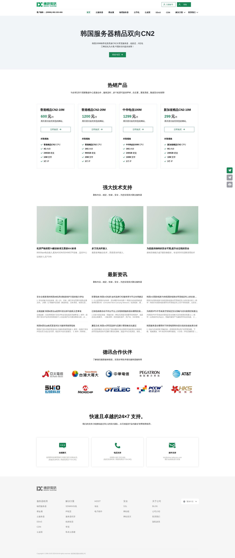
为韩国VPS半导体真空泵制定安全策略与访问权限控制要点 (172, 311)
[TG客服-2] (230, 177)
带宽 (68, 527)
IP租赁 (68, 511)
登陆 (185, 5)
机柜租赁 (69, 522)
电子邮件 (98, 511)
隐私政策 (156, 522)
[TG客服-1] (230, 170)
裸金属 (111, 12)
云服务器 (99, 12)
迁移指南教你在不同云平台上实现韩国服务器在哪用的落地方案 (117, 311)
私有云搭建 (70, 532)
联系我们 (156, 517)
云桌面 (147, 12)
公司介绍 (156, 511)
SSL (125, 506)
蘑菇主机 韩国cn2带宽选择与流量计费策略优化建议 (114, 326)
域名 (96, 506)
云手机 (136, 12)
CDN (168, 12)
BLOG (155, 506)
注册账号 (169, 5)
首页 (88, 12)
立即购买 (54, 129)
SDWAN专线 (71, 506)
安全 (125, 501)
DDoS (158, 12)
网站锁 (126, 511)
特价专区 (116, 55)
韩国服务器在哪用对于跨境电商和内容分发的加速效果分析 (172, 326)
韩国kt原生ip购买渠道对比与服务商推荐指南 (56, 326)
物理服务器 (124, 12)
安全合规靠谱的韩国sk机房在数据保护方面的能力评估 (60, 297)
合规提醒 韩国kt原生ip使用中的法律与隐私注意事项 (59, 311)
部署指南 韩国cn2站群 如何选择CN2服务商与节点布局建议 (117, 297)
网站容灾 (127, 517)
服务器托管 (70, 517)
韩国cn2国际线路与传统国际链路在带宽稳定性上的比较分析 (172, 297)
